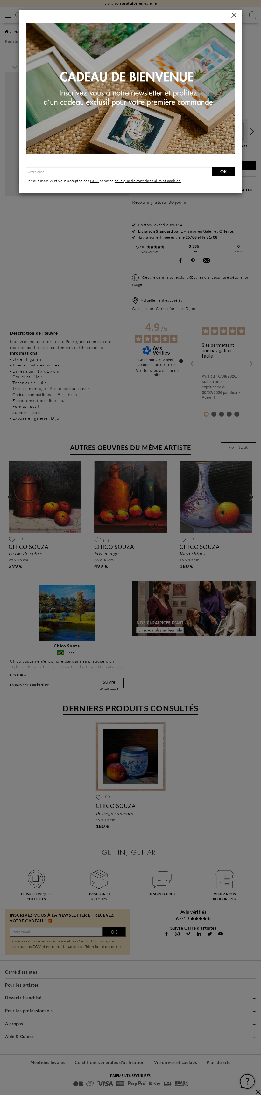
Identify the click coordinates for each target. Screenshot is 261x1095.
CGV (94, 180)
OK (223, 171)
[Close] (234, 15)
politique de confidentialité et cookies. (147, 180)
